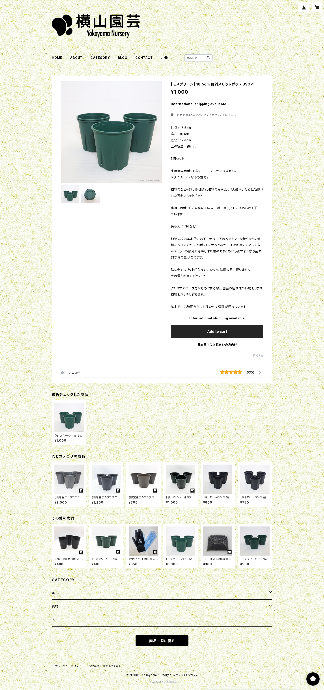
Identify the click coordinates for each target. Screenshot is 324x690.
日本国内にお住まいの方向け (217, 344)
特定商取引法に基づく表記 (104, 666)
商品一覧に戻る (162, 641)
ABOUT (76, 58)
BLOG (122, 58)
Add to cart (217, 331)
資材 (55, 606)
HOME (57, 58)
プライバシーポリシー (68, 666)
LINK (164, 58)
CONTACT (144, 58)
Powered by (157, 682)
